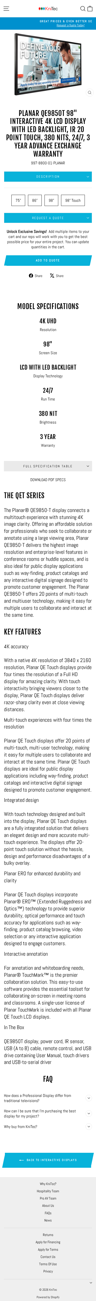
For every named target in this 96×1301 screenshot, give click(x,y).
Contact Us (48, 1256)
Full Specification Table (47, 466)
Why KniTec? (48, 1184)
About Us (48, 1205)
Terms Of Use (48, 1264)
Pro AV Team (48, 1198)
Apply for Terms (48, 1249)
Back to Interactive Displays (51, 1160)
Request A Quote (48, 218)
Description (48, 176)
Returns (48, 1235)
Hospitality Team (48, 1191)
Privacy (48, 1271)
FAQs (48, 1213)
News (48, 1220)
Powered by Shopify (48, 1297)
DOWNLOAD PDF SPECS (48, 479)
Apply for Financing (48, 1242)
